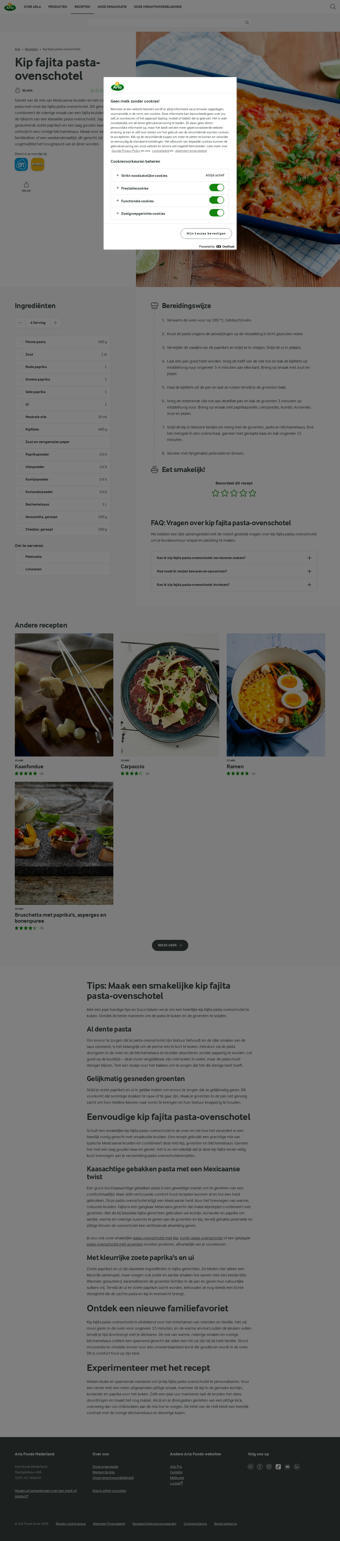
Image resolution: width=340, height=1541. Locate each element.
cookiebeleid (160, 151)
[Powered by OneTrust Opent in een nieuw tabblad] (216, 247)
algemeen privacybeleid (191, 151)
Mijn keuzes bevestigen (206, 233)
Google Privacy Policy (126, 151)
